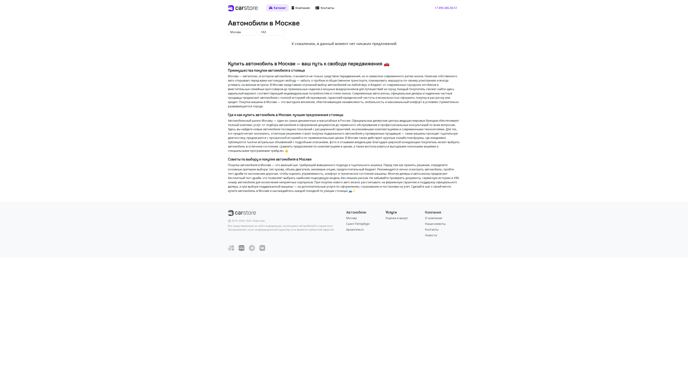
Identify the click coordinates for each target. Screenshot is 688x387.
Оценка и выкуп (397, 218)
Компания (433, 212)
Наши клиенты (435, 224)
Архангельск (355, 229)
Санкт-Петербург (358, 224)
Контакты (431, 229)
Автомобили (356, 212)
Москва (351, 218)
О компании (433, 218)
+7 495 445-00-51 (446, 8)
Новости (431, 235)
